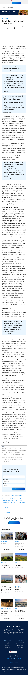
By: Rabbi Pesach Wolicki (8, 26)
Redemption (18, 541)
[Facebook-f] (12, 656)
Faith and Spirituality (5, 563)
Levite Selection (18, 500)
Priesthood (10, 500)
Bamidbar (5, 18)
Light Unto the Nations (19, 585)
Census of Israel (20, 502)
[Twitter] (15, 656)
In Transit (3, 543)
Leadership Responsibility (8, 502)
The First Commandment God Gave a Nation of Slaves (6, 589)
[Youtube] (17, 656)
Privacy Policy (14, 672)
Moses (6, 507)
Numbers (4, 497)
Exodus (20, 495)
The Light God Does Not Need (6, 612)
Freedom (4, 585)
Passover (10, 497)
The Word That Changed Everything (7, 566)
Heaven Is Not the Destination (20, 564)
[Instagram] (10, 656)
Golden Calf (7, 512)
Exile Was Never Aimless (19, 543)
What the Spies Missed (19, 588)
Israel (17, 562)
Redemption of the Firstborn (9, 499)
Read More (7, 549)
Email (4, 483)
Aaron (5, 509)
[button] (3, 28)
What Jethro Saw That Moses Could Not (20, 611)
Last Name (5, 479)
